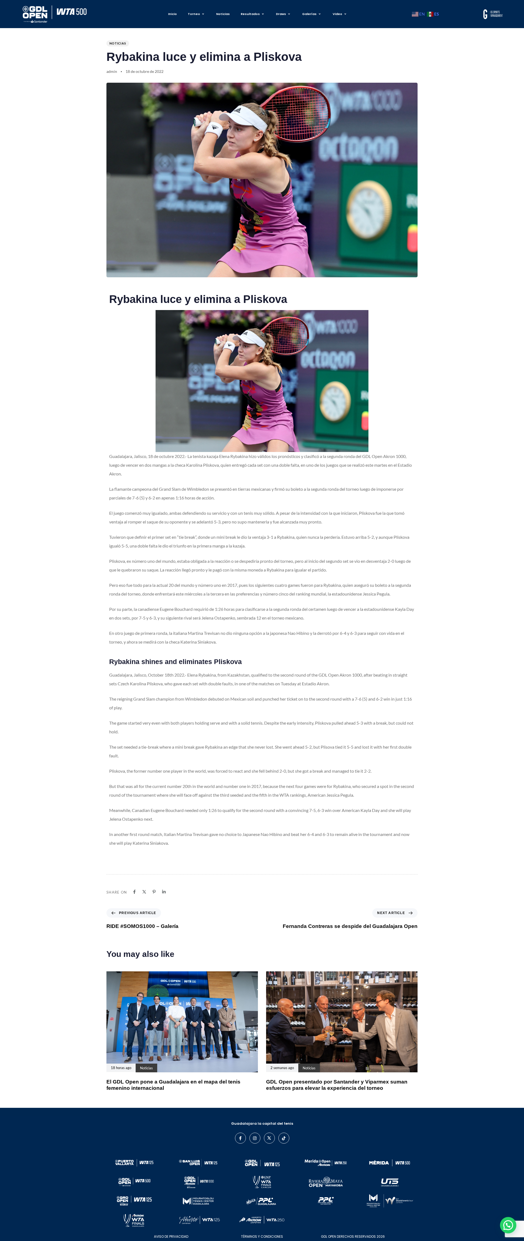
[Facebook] (134, 892)
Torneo (194, 14)
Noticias (223, 14)
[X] (144, 892)
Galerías (309, 14)
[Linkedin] (164, 892)
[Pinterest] (154, 892)
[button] (508, 1225)
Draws (281, 14)
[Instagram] (254, 1138)
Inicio (172, 14)
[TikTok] (283, 1138)
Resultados (250, 14)
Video (337, 14)
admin (111, 71)
